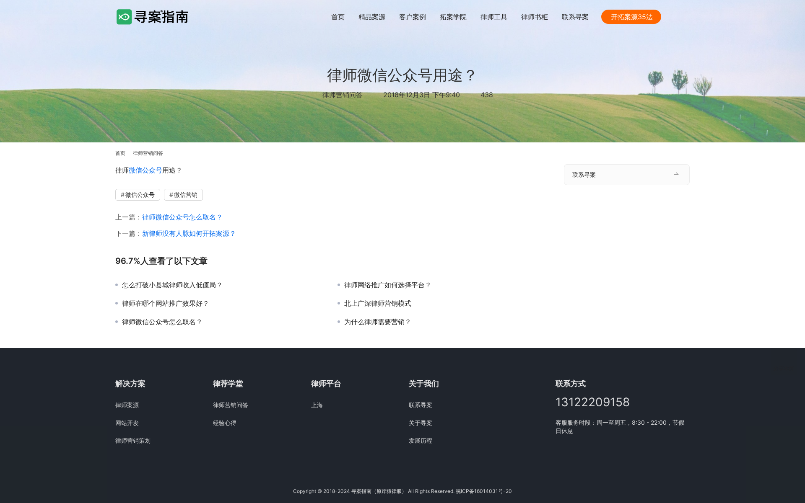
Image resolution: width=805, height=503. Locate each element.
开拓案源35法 (632, 17)
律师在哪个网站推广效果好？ (165, 303)
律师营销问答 (342, 94)
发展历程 (420, 440)
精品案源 (371, 17)
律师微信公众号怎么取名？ (182, 217)
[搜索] (686, 16)
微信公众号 (145, 170)
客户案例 (412, 17)
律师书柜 (534, 17)
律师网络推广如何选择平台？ (387, 285)
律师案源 (127, 404)
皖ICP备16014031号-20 (484, 491)
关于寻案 (420, 422)
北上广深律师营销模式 (377, 303)
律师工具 (493, 17)
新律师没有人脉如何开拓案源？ (189, 233)
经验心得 (224, 422)
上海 (317, 404)
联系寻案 (575, 17)
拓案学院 (453, 17)
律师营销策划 (133, 440)
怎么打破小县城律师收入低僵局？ (172, 285)
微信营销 (185, 194)
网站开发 (127, 422)
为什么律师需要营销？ (377, 321)
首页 (338, 17)
